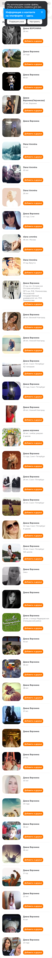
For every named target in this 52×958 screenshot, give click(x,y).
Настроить (35, 21)
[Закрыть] (41, 12)
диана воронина (31, 430)
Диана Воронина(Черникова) (34, 99)
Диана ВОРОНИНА (32, 28)
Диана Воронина (31, 51)
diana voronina (30, 236)
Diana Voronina (30, 144)
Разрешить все (16, 21)
